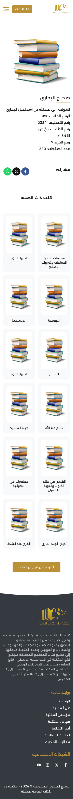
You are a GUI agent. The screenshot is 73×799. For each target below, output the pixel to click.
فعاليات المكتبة (57, 742)
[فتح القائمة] (6, 9)
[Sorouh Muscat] (61, 9)
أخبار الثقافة (61, 728)
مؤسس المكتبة (57, 715)
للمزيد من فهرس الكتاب (36, 567)
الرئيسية (64, 701)
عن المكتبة (61, 708)
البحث (19, 9)
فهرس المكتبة (59, 721)
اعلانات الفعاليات (57, 735)
